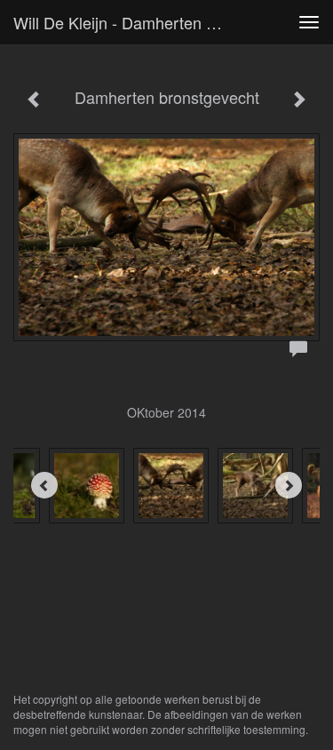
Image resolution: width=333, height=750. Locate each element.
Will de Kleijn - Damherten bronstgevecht (127, 22)
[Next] (288, 485)
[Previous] (44, 485)
